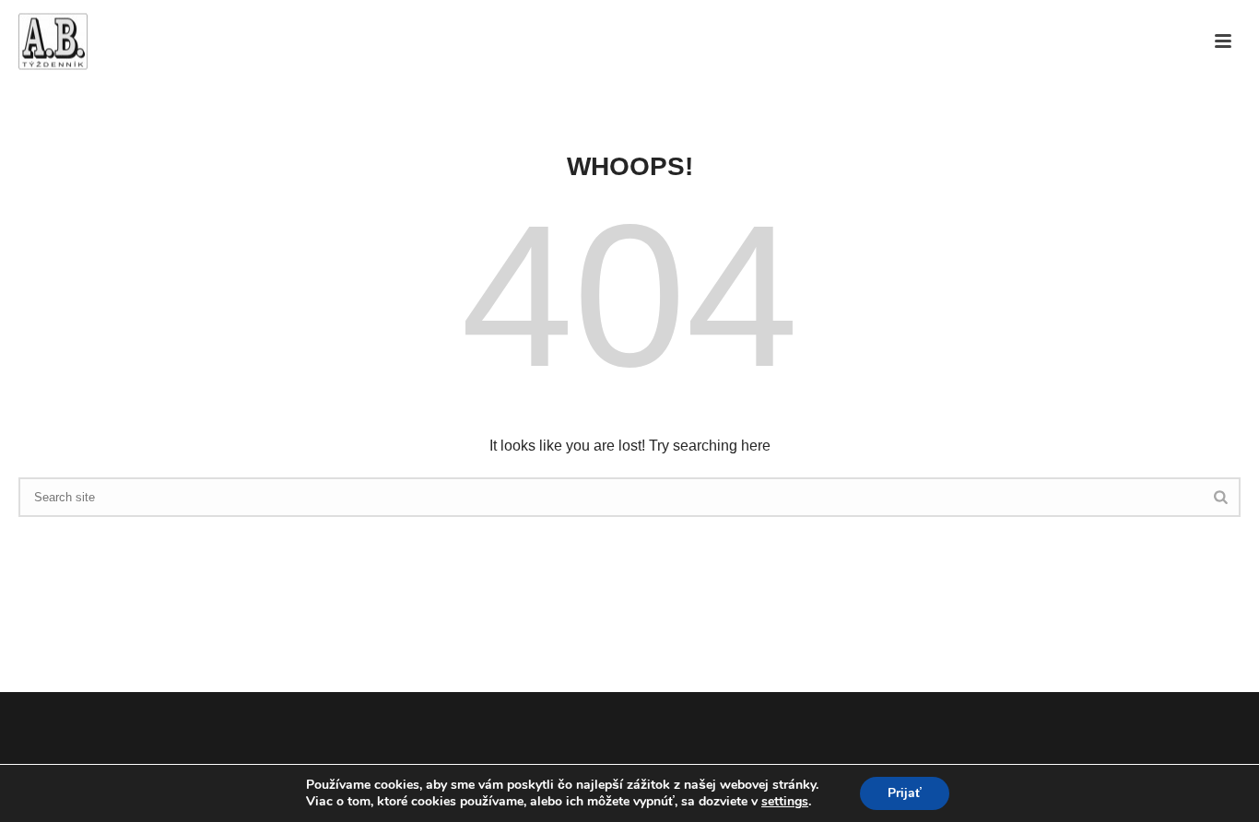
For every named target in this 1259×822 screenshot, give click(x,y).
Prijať (905, 793)
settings (784, 801)
